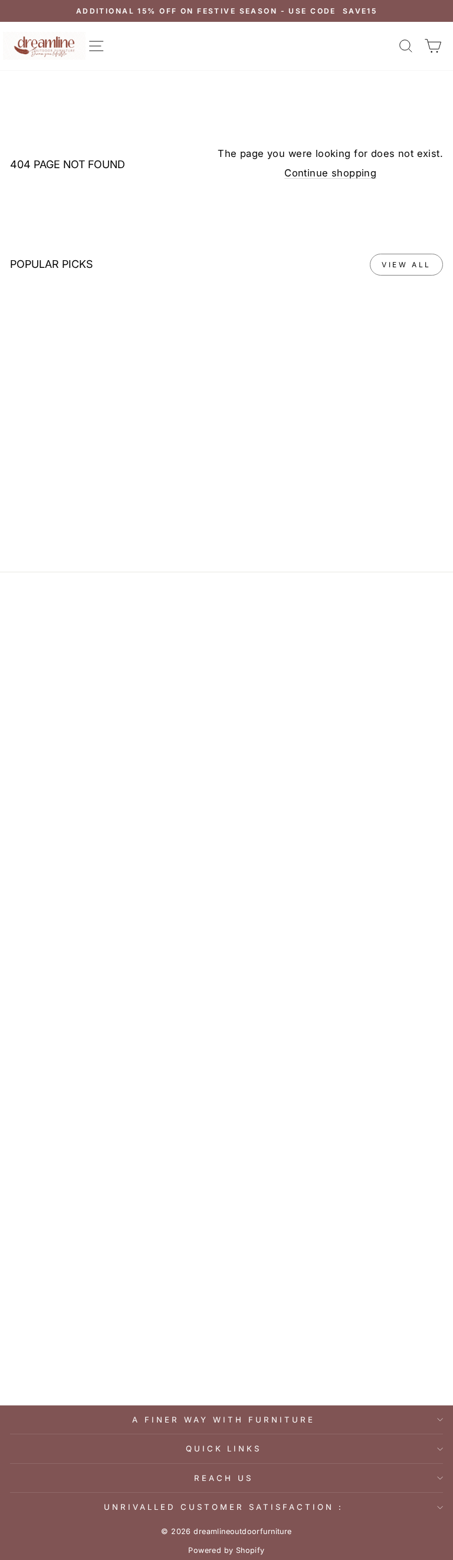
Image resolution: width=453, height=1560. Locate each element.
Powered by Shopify (226, 1550)
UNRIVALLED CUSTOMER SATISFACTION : (223, 1507)
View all (406, 264)
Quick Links (224, 1448)
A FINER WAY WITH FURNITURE (223, 1419)
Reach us (223, 1478)
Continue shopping (330, 173)
